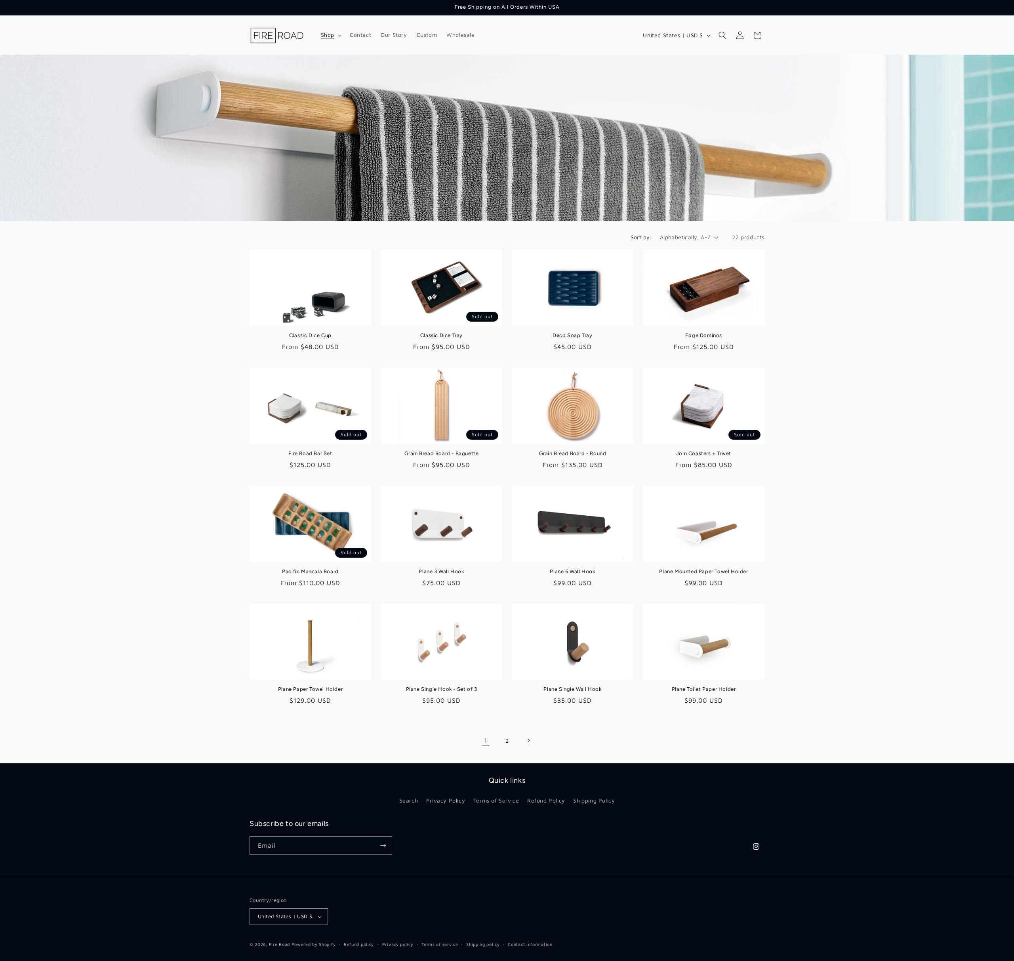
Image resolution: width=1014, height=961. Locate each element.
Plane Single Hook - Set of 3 (441, 689)
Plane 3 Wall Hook (441, 571)
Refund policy (359, 944)
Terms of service (439, 944)
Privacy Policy (445, 800)
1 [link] (485, 740)
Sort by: (641, 237)
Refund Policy (546, 800)
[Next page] (528, 740)
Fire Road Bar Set (310, 453)
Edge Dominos (703, 335)
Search (408, 800)
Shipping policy (483, 944)
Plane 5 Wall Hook (572, 571)
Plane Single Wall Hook (572, 689)
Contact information (530, 944)
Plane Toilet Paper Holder (704, 689)
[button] (330, 35)
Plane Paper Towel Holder (310, 689)
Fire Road (279, 944)
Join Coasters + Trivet (703, 453)
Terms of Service (496, 800)
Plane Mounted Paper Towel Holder (703, 571)
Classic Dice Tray (441, 335)
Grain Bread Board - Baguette (441, 453)
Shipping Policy (594, 800)
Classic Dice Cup (310, 335)
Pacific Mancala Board (310, 571)
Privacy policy (398, 944)
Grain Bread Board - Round (572, 453)
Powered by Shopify (314, 944)
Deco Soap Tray (572, 335)
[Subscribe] (383, 845)
